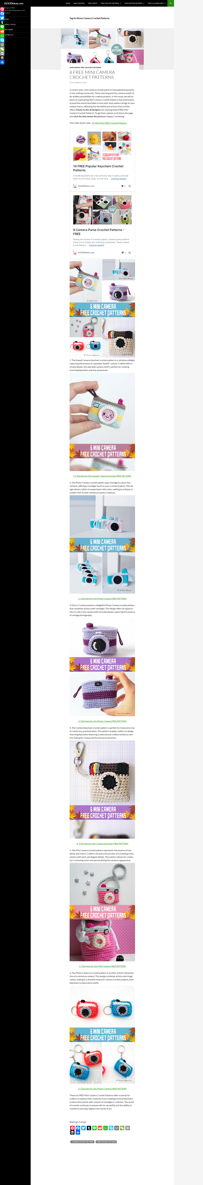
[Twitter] (83, 1128)
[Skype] (111, 1128)
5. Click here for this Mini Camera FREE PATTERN (102, 966)
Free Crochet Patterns (110, 3)
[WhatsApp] (105, 1128)
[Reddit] (100, 1128)
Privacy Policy (10, 24)
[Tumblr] (89, 1128)
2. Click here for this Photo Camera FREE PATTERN (102, 598)
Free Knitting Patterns (133, 3)
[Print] (127, 1128)
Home (68, 3)
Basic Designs (79, 3)
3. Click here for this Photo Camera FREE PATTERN (102, 721)
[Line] (94, 1128)
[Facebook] (78, 1128)
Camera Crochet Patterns (82, 1142)
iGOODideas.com (13, 3)
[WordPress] (116, 1128)
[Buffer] (72, 1132)
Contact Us (8, 35)
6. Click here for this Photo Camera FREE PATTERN (102, 1088)
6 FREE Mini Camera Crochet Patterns (92, 74)
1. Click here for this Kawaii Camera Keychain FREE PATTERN (102, 476)
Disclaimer (8, 29)
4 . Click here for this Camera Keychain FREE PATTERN (102, 843)
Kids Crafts (92, 3)
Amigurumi (75, 67)
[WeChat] (122, 1128)
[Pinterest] (72, 1128)
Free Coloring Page (156, 3)
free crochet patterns (106, 1142)
